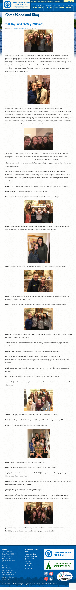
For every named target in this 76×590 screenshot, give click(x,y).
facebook (46, 574)
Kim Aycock (14, 28)
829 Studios (53, 584)
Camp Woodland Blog (22, 14)
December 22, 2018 (24, 28)
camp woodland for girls (59, 554)
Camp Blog (28, 563)
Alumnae (28, 561)
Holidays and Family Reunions (24, 24)
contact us (69, 1)
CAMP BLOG (50, 1)
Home (27, 552)
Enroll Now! (29, 566)
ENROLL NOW (34, 1)
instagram (51, 579)
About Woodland (30, 554)
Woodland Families (31, 556)
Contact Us (5, 579)
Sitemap (38, 584)
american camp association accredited (64, 576)
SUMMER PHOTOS (58, 1)
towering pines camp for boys (59, 565)
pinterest (51, 574)
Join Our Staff (29, 559)
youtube (46, 579)
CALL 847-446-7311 (42, 1)
